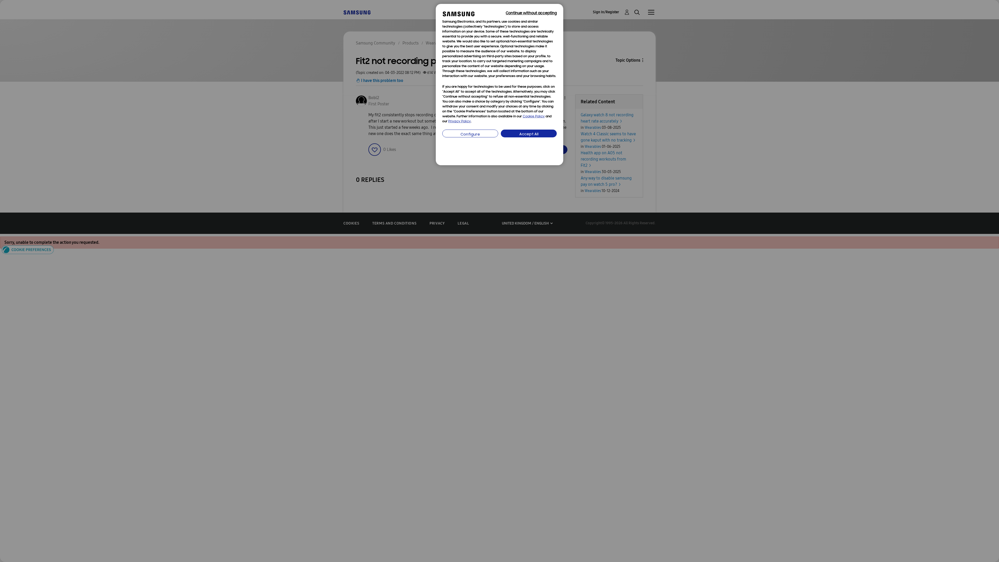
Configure (470, 135)
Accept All (529, 134)
